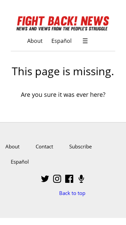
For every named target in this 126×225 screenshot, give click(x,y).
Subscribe (80, 146)
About (35, 41)
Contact (44, 146)
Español (61, 41)
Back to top (72, 193)
